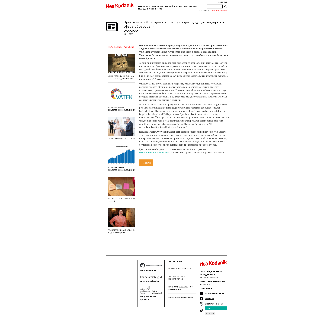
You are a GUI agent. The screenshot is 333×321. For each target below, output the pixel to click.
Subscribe (210, 313)
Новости (146, 162)
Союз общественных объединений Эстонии (160, 6)
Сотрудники (206, 288)
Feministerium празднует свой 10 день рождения (121, 231)
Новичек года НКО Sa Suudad (121, 138)
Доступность (204, 11)
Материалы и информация (180, 297)
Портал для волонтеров (179, 268)
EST (222, 2)
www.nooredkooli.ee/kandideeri (154, 152)
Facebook (209, 298)
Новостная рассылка (218, 11)
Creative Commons (214, 304)
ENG (219, 2)
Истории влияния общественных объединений (121, 108)
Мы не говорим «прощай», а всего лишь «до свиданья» (121, 77)
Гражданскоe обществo (150, 9)
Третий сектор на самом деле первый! (121, 200)
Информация (190, 6)
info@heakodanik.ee (214, 293)
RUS (225, 2)
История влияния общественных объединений (121, 168)
